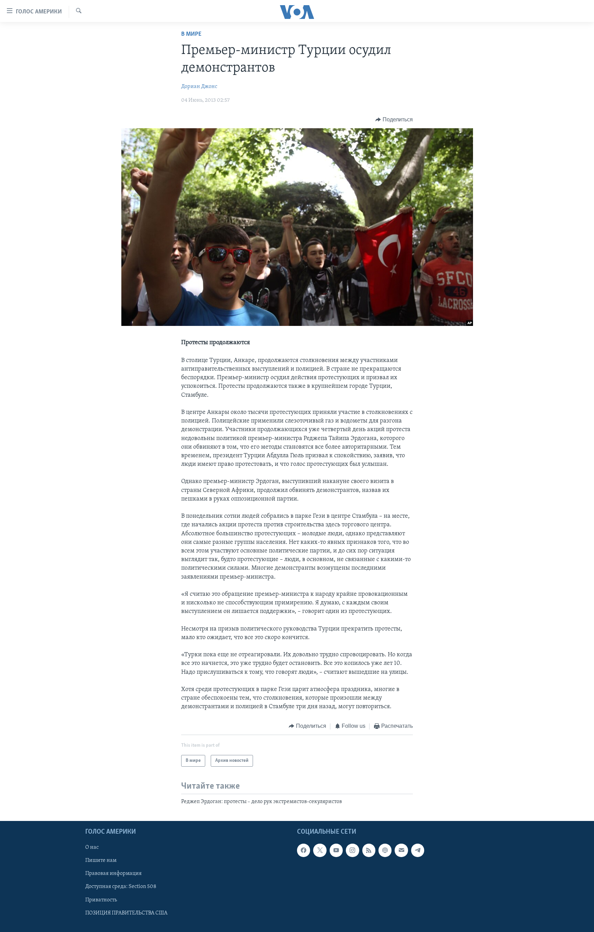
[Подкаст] (385, 850)
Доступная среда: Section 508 (120, 887)
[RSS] (368, 850)
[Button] (394, 119)
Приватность (101, 900)
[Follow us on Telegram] (417, 850)
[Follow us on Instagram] (352, 850)
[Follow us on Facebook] (303, 850)
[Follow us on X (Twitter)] (319, 850)
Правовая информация (113, 874)
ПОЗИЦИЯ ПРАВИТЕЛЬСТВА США (126, 913)
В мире (191, 34)
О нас (92, 848)
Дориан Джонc (199, 86)
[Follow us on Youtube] (336, 850)
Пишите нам (101, 861)
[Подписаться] (401, 850)
